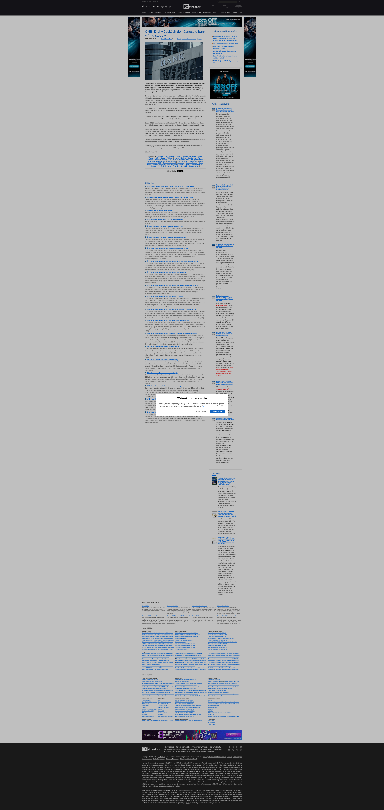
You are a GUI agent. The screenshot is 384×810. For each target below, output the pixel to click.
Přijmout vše (217, 411)
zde (204, 406)
